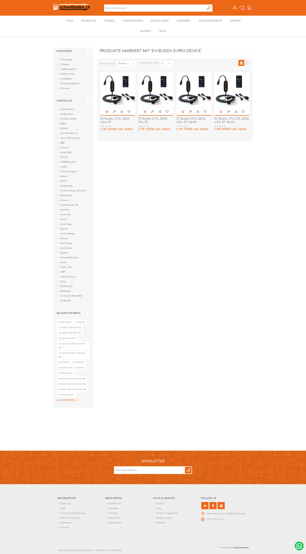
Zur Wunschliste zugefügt (129, 111)
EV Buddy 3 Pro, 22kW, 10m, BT (152, 120)
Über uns (66, 504)
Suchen (208, 8)
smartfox (65, 210)
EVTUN (64, 157)
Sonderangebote (69, 83)
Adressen (113, 508)
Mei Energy (66, 243)
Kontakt (65, 527)
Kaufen (106, 111)
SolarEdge (66, 224)
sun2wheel (66, 248)
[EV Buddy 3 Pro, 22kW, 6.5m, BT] (117, 89)
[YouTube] (221, 505)
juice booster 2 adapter (71, 368)
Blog (158, 508)
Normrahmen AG (69, 205)
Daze (63, 281)
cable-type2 (65, 322)
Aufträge (113, 513)
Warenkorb (249, 7)
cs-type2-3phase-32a (69, 333)
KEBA (63, 124)
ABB (62, 143)
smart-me (65, 214)
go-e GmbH (66, 152)
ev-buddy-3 (79, 362)
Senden (188, 470)
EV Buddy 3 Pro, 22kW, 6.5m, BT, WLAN (190, 120)
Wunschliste (114, 523)
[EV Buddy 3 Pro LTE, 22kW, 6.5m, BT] (231, 89)
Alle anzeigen (66, 400)
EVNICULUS (66, 286)
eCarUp (64, 148)
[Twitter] (204, 505)
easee (63, 167)
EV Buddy (65, 301)
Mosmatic (65, 291)
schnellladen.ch (69, 133)
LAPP (62, 272)
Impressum (66, 523)
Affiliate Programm (70, 518)
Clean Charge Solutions (73, 191)
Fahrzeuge (66, 60)
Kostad (64, 229)
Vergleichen (121, 111)
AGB (63, 508)
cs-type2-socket (67, 338)
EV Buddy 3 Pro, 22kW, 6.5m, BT (114, 120)
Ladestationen (68, 69)
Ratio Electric (67, 109)
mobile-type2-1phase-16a (72, 378)
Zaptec (64, 253)
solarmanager (66, 395)
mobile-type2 (65, 373)
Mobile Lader (67, 74)
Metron (64, 238)
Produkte (161, 523)
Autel (63, 262)
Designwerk (66, 114)
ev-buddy (63, 362)
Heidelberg (66, 186)
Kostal (63, 219)
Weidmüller (66, 195)
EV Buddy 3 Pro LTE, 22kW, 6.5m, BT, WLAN (231, 120)
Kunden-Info (115, 504)
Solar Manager (68, 171)
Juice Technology (70, 138)
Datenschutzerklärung (73, 513)
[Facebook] (213, 505)
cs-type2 (80, 322)
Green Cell (66, 267)
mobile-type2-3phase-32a (72, 389)
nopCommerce (241, 548)
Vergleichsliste (164, 518)
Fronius (64, 200)
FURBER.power (68, 162)
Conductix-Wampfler (71, 296)
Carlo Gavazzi (67, 234)
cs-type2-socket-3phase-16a (72, 346)
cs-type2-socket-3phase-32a (72, 355)
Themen (64, 64)
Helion (63, 176)
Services (64, 88)
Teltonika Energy (69, 258)
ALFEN (63, 181)
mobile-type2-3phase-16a (72, 384)
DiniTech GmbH (68, 119)
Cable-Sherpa (68, 277)
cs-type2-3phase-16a (69, 327)
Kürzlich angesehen (167, 513)
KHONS (64, 128)
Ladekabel (66, 79)
